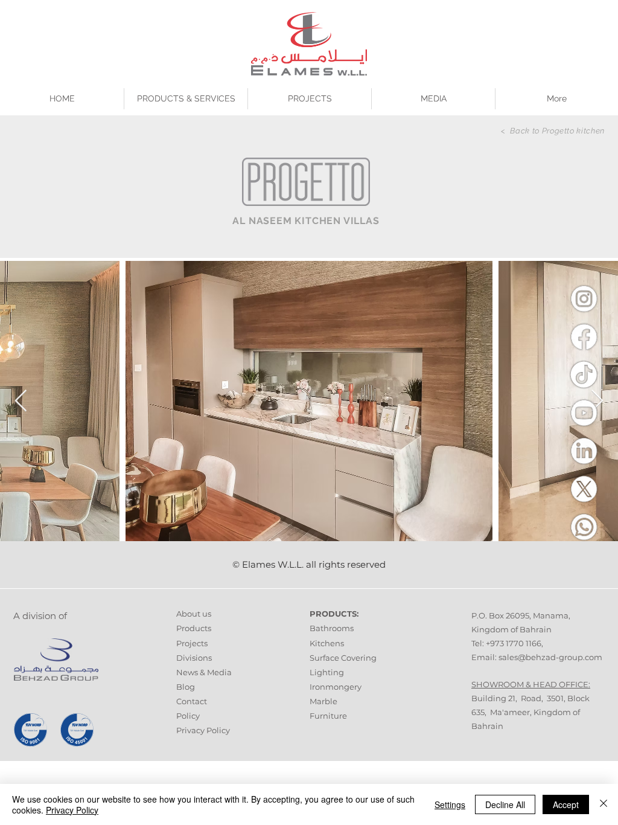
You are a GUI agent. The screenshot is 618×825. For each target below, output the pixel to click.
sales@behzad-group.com (550, 657)
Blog (185, 687)
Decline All (505, 804)
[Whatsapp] (584, 527)
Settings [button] (450, 804)
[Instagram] (584, 298)
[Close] (603, 804)
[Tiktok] (584, 374)
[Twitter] (584, 488)
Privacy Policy (203, 730)
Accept (566, 804)
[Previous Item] (21, 401)
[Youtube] (584, 412)
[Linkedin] (584, 450)
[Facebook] (584, 336)
